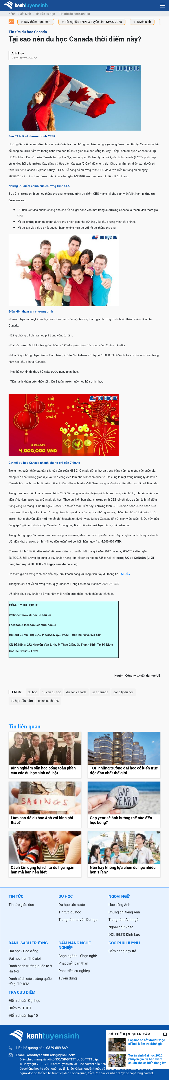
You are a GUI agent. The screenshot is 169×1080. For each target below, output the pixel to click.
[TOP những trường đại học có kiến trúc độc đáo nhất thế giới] (124, 755)
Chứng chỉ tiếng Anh (124, 912)
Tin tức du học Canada (74, 14)
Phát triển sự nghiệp (74, 971)
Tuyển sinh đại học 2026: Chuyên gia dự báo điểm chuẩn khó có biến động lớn (147, 1059)
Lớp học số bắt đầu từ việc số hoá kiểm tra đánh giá (146, 1042)
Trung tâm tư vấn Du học (78, 920)
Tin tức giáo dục (21, 905)
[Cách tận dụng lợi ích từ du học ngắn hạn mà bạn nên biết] (45, 854)
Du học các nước (72, 905)
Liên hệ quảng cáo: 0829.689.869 (42, 1048)
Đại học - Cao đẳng (23, 951)
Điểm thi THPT (20, 1008)
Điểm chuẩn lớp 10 (23, 1016)
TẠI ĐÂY (124, 574)
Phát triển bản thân (73, 963)
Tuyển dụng (68, 978)
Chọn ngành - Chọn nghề (78, 956)
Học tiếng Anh (119, 905)
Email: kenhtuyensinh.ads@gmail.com (45, 1055)
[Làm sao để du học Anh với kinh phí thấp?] (45, 805)
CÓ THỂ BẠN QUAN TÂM (129, 1034)
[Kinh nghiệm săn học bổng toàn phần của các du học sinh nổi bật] (45, 755)
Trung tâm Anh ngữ (123, 920)
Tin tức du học (45, 14)
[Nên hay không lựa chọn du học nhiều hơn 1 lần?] (124, 854)
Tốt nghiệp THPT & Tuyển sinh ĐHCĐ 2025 (93, 21)
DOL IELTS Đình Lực (124, 935)
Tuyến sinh (143, 21)
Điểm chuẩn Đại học (24, 1001)
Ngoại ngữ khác (120, 927)
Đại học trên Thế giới (25, 958)
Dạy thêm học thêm (37, 21)
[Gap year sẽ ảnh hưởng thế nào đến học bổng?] (124, 805)
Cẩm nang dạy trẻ (122, 951)
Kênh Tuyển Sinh (20, 14)
